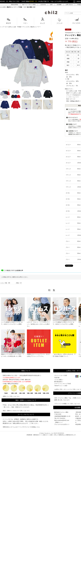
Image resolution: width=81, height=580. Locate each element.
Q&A (51, 4)
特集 (67, 101)
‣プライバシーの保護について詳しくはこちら (67, 403)
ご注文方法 (43, 4)
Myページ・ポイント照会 (29, 4)
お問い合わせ (69, 4)
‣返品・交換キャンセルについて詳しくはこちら (16, 410)
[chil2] (51, 12)
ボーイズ (72, 99)
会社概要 (59, 4)
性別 (67, 99)
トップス (68, 97)
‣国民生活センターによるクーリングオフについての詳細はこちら (21, 427)
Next (52, 58)
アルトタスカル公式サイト (62, 424)
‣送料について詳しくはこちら (11, 396)
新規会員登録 (14, 4)
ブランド (68, 95)
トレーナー (76, 97)
